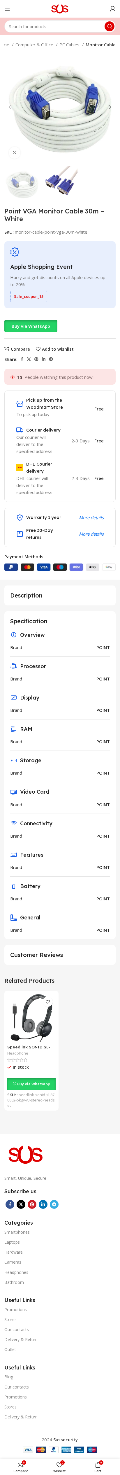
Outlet (10, 1349)
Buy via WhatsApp (31, 326)
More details (91, 517)
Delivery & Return (21, 1339)
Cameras (12, 1262)
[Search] (109, 26)
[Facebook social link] (22, 359)
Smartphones (17, 1232)
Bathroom (14, 1282)
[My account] (113, 9)
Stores (10, 1319)
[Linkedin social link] (43, 359)
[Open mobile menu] (7, 9)
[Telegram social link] (51, 359)
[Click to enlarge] (14, 153)
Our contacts (16, 1329)
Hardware (13, 1252)
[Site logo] (60, 8)
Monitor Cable (101, 44)
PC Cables (70, 44)
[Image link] (26, 1154)
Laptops (12, 1242)
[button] (30, 326)
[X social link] (29, 359)
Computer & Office (34, 44)
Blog (8, 1376)
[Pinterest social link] (36, 359)
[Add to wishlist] (48, 1002)
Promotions (15, 1309)
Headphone (17, 1053)
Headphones (16, 1272)
